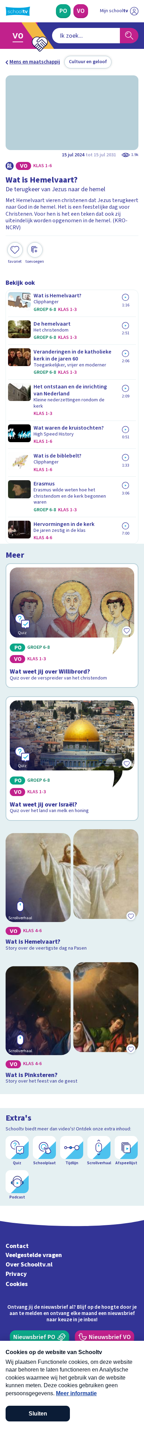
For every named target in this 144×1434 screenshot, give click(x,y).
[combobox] (86, 35)
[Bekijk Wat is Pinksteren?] (72, 1024)
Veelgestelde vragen (34, 1255)
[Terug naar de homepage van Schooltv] (18, 11)
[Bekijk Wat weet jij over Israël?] (72, 758)
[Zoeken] (129, 35)
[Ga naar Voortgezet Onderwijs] (19, 35)
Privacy (16, 1274)
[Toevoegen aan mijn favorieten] (130, 915)
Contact (17, 1246)
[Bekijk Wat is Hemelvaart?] (72, 891)
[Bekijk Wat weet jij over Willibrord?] (72, 625)
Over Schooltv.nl (29, 1264)
